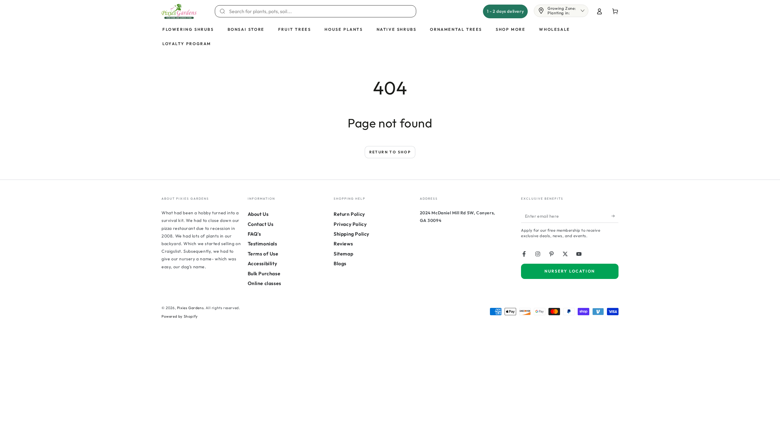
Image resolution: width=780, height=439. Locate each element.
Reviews (343, 244)
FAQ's (254, 234)
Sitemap (343, 254)
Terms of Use (263, 254)
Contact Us (261, 224)
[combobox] (319, 11)
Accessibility (262, 263)
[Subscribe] (615, 216)
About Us (258, 214)
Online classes (264, 283)
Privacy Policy (350, 224)
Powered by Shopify (179, 316)
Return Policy (349, 214)
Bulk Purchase (264, 273)
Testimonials (262, 244)
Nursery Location (569, 271)
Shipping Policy (351, 234)
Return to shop (390, 152)
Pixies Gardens (190, 307)
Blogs (340, 263)
